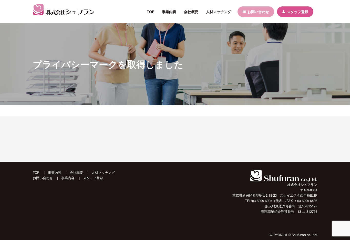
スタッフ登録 (297, 11)
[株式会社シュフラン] (63, 9)
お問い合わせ (258, 11)
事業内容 (169, 11)
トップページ (42, 110)
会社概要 (191, 11)
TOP (150, 11)
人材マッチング (218, 11)
